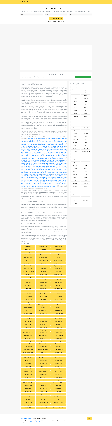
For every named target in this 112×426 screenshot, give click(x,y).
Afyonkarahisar (75, 90)
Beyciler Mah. (36, 143)
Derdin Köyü (50, 150)
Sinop (75, 168)
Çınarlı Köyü (63, 147)
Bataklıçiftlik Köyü (56, 141)
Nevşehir (86, 157)
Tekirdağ (75, 171)
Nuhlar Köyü (28, 360)
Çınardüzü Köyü (55, 147)
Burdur (75, 107)
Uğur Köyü (42, 182)
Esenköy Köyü (47, 154)
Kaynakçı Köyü (62, 163)
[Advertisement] (56, 36)
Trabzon (75, 174)
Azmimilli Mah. (62, 140)
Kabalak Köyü (40, 161)
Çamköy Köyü (39, 146)
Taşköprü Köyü (50, 180)
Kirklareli (75, 142)
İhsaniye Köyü (59, 160)
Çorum (75, 113)
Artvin (85, 95)
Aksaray (86, 183)
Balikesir (86, 98)
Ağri (86, 90)
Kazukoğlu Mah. (33, 164)
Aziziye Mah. (55, 140)
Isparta (85, 130)
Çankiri (85, 110)
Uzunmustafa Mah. (50, 182)
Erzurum (75, 122)
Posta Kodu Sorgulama (27, 2)
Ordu (86, 160)
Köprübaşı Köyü (57, 166)
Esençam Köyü (39, 154)
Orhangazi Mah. (35, 172)
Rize (75, 162)
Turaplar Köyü (35, 182)
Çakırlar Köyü (24, 146)
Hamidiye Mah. (24, 160)
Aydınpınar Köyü (41, 140)
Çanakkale (75, 110)
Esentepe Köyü (62, 154)
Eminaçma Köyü (25, 154)
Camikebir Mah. (34, 144)
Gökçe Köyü (27, 157)
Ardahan (75, 194)
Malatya (86, 148)
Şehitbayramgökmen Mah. (27, 178)
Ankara (85, 93)
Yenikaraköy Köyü (34, 185)
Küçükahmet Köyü (28, 169)
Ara (83, 77)
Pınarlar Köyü (55, 174)
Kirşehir (86, 142)
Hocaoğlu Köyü (51, 160)
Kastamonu (75, 139)
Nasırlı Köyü (60, 171)
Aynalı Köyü (48, 140)
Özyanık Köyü (28, 174)
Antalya (75, 95)
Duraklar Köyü (45, 152)
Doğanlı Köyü (27, 152)
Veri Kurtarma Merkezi (34, 422)
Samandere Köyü (25, 175)
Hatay (75, 130)
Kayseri (86, 139)
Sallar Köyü (63, 174)
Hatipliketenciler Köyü (41, 160)
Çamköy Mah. (46, 146)
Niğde (75, 160)
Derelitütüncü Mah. (58, 150)
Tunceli (85, 174)
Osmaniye (85, 200)
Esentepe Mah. (24, 155)
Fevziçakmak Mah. (50, 155)
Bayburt (75, 186)
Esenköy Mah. (55, 154)
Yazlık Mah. (58, 183)
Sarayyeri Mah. (24, 177)
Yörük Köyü (31, 186)
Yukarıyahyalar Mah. (50, 186)
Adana (75, 87)
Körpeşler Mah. (58, 343)
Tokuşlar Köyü (58, 388)
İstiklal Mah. (27, 161)
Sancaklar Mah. (53, 175)
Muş (75, 157)
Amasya (75, 93)
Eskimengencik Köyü (34, 155)
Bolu (86, 104)
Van (75, 180)
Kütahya (75, 148)
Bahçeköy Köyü (24, 141)
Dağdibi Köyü (42, 149)
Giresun (86, 125)
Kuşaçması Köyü (36, 168)
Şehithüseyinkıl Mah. (40, 178)
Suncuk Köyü (54, 177)
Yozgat (85, 180)
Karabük (86, 197)
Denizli (85, 113)
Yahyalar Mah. (27, 183)
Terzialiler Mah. (58, 180)
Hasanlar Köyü (32, 160)
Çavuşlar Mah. (32, 147)
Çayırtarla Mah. (46, 147)
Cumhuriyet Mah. (50, 144)
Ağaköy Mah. (30, 138)
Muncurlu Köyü (62, 169)
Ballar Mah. (41, 141)
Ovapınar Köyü (58, 172)
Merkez (55, 21)
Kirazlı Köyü (57, 164)
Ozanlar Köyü (28, 366)
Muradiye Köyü (24, 171)
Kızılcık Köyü (50, 164)
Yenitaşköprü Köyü (44, 185)
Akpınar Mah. (52, 138)
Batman (86, 189)
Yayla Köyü (51, 183)
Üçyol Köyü (59, 182)
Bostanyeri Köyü (45, 143)
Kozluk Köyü (49, 166)
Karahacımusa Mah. (43, 163)
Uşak (85, 177)
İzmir (75, 136)
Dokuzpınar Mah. (36, 152)
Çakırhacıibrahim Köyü (60, 144)
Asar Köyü (26, 140)
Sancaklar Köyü (45, 175)
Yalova (75, 197)
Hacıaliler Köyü (62, 158)
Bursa (85, 107)
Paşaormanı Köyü (46, 174)
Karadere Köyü (33, 163)
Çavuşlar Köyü (24, 147)
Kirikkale (75, 189)
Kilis (75, 200)
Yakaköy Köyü (35, 183)
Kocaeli (75, 145)
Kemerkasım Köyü (42, 164)
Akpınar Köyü (45, 138)
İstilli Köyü (33, 161)
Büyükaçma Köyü (25, 144)
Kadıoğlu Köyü (48, 161)
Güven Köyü (34, 158)
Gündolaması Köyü (25, 158)
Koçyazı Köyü (27, 166)
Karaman (86, 186)
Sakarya (86, 162)
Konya (85, 145)
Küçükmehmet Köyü (39, 169)
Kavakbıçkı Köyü (53, 163)
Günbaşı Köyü (62, 157)
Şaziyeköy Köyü (62, 177)
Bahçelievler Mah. (33, 141)
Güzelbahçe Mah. (42, 158)
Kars (86, 136)
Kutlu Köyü (44, 168)
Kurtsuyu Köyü (27, 168)
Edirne (85, 116)
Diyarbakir (75, 116)
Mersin (75, 133)
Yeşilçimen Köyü (54, 185)
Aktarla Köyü (59, 138)
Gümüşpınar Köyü (53, 157)
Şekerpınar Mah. (28, 180)
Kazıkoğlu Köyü (24, 164)
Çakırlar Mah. (31, 146)
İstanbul (86, 133)
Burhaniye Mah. (62, 143)
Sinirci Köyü (61, 21)
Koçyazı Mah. (35, 166)
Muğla (85, 154)
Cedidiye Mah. (42, 144)
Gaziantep (75, 125)
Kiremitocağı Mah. (58, 338)
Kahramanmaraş (86, 151)
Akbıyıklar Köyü (38, 138)
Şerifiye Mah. (36, 180)
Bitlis (75, 104)
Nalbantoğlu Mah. (51, 171)
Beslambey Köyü (58, 260)
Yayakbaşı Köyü (44, 183)
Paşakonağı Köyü (37, 174)
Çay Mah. (39, 147)
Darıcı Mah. (56, 149)
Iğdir (86, 194)
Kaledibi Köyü (55, 161)
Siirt (86, 165)
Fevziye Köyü (59, 155)
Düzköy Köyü (62, 152)
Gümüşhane (75, 127)
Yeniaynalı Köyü (25, 185)
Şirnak (75, 192)
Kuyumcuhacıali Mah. (43, 349)
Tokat (85, 171)
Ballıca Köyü (48, 141)
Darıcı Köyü (49, 149)
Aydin (75, 98)
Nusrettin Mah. (27, 172)
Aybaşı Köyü (33, 140)
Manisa (75, 151)
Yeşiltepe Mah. (24, 186)
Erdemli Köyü (32, 154)
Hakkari (86, 127)
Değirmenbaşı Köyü (32, 150)
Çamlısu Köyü (63, 146)
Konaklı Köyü (42, 166)
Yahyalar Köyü (58, 394)
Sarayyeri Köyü (62, 175)
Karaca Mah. (63, 161)
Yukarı (89, 418)
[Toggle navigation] (90, 2)
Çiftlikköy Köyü (34, 149)
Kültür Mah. (47, 169)
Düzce (49, 21)
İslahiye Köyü (28, 324)
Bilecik (75, 101)
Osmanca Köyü (43, 172)
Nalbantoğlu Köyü (42, 171)
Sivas (85, 168)
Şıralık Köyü (43, 180)
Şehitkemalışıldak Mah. (51, 178)
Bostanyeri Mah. (54, 143)
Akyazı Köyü (58, 249)
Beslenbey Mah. (28, 143)
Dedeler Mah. (24, 150)
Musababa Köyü (33, 171)
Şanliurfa (75, 177)
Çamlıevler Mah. (55, 146)
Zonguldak (75, 183)
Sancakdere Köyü (35, 175)
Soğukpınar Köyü (46, 177)
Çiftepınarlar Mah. (25, 149)
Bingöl (85, 101)
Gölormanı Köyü (36, 157)
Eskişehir (86, 122)
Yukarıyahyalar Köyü (40, 186)
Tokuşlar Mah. (27, 182)
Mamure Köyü (54, 169)
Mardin (75, 154)
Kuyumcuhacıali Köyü (53, 168)
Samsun (75, 165)
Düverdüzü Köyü (54, 152)
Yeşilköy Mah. (62, 185)
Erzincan (86, 119)
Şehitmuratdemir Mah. (58, 382)
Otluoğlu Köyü (51, 172)
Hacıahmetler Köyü (53, 158)
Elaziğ (75, 119)
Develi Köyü (28, 293)
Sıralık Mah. (32, 177)
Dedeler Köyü (63, 149)
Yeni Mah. (63, 183)
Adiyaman (85, 87)
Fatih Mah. (42, 155)
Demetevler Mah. (42, 150)
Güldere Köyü (44, 157)
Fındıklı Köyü (58, 307)
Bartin (85, 192)
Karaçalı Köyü (24, 163)
